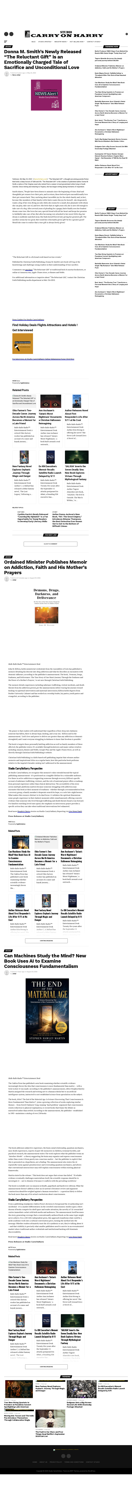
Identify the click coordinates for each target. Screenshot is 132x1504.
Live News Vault (75, 811)
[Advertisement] (66, 14)
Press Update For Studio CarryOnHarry (28, 319)
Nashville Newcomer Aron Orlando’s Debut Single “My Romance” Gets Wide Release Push (110, 104)
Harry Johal (16, 75)
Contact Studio (93, 41)
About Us (43, 1462)
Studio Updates (44, 41)
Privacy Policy (56, 1462)
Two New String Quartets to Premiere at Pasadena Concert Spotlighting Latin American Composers (109, 94)
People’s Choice (24, 811)
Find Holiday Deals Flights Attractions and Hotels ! (45, 325)
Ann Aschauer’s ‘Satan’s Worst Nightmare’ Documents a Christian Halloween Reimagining (110, 132)
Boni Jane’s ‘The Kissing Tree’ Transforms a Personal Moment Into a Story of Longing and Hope (111, 122)
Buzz (33, 41)
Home (34, 1462)
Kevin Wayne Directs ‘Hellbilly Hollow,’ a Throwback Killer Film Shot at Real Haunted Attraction (110, 75)
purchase (29, 269)
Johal (14, 580)
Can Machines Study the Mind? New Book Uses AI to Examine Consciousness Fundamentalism (110, 85)
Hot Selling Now (77, 41)
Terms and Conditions (74, 1462)
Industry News (60, 41)
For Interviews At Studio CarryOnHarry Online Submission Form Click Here (43, 359)
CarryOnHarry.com (40, 179)
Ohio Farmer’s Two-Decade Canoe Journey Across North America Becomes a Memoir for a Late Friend (111, 113)
